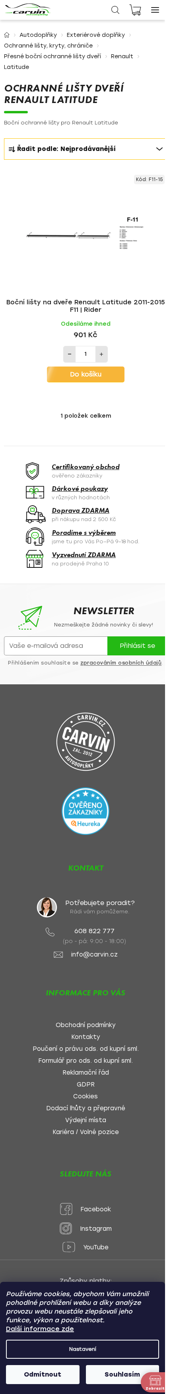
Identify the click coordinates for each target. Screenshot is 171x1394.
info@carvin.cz (94, 954)
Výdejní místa (85, 1120)
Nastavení (82, 1349)
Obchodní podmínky (86, 1025)
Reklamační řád (85, 1072)
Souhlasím (122, 1374)
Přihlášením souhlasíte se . (85, 663)
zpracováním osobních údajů (120, 663)
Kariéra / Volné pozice (85, 1132)
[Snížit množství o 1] (70, 354)
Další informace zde (40, 1329)
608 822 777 (94, 931)
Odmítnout (42, 1374)
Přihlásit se (137, 645)
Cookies (85, 1096)
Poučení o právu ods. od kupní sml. (86, 1049)
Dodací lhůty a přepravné (85, 1108)
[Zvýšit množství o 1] (101, 354)
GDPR (86, 1084)
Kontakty (85, 1037)
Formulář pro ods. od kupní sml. (85, 1061)
